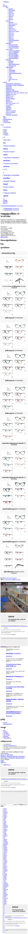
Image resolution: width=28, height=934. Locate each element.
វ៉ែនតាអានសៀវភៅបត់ (19, 758)
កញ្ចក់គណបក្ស (6, 166)
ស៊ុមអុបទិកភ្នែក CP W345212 (13, 653)
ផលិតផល (5, 6)
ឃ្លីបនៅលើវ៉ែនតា (6, 178)
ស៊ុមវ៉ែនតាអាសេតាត (10, 89)
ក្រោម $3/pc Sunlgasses (11, 110)
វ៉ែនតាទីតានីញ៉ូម (11, 758)
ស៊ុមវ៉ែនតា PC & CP (10, 95)
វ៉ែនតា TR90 (11, 13)
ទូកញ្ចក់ (10, 68)
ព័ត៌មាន (4, 117)
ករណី (10, 74)
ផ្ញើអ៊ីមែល (2, 760)
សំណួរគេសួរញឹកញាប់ (7, 119)
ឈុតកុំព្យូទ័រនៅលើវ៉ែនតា (14, 56)
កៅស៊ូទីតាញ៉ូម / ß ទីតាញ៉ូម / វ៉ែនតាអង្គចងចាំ (15, 85)
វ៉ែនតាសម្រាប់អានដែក (13, 44)
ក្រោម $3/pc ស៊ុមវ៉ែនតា (10, 112)
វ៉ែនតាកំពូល (11, 9)
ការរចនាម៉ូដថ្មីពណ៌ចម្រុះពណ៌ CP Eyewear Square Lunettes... (14, 712)
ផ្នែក (9, 80)
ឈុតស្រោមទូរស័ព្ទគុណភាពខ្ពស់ (15, 73)
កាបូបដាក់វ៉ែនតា (12, 71)
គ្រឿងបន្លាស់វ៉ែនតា (9, 67)
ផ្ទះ (3, 4)
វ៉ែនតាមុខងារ (8, 59)
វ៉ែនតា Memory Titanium (14, 31)
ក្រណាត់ (10, 77)
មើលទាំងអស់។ (4, 646)
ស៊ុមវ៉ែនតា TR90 (9, 97)
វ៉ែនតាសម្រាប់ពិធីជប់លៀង (14, 64)
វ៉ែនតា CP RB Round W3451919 (10, 578)
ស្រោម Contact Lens (13, 79)
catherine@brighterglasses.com (10, 745)
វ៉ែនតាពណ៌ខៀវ (10, 756)
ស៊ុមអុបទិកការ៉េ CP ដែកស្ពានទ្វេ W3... (15, 676)
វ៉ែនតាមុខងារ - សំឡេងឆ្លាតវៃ (11, 115)
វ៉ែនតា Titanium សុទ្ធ (13, 23)
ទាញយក (5, 82)
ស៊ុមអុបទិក (8, 20)
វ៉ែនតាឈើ (11, 16)
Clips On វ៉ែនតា (9, 49)
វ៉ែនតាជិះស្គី (11, 62)
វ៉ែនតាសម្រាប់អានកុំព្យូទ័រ (14, 47)
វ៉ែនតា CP (11, 37)
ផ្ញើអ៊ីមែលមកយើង (4, 237)
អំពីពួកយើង (5, 120)
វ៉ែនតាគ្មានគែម (9, 86)
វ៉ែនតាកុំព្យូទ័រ (11, 38)
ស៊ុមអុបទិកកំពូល (6, 160)
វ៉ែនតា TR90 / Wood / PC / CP (12, 103)
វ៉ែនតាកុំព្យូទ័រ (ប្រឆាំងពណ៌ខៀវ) (12, 91)
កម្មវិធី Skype (3, 762)
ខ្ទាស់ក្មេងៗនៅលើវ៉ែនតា (13, 58)
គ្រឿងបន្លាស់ (8, 109)
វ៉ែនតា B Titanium (12, 29)
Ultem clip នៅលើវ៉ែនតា (14, 52)
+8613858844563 (7, 127)
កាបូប (10, 76)
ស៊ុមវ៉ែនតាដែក (9, 88)
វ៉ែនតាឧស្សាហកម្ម (12, 65)
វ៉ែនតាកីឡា (8, 106)
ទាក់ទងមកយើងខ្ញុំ (6, 122)
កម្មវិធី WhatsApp (7, 764)
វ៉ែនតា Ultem (11, 15)
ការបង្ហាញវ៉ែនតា (12, 70)
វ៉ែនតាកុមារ (11, 19)
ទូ (3, 172)
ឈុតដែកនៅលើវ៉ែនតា (13, 53)
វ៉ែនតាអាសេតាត (12, 10)
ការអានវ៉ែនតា (8, 43)
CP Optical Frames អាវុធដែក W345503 (12, 579)
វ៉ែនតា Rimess (11, 28)
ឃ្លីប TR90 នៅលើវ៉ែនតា (14, 55)
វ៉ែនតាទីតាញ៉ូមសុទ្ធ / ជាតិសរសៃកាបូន (13, 83)
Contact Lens (9, 113)
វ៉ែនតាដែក (11, 12)
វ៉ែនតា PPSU (11, 35)
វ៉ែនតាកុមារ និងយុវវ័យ (10, 98)
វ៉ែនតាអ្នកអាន (3, 756)
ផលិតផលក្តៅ (3, 755)
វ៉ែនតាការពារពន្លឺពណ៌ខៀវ (14, 40)
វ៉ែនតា (7, 7)
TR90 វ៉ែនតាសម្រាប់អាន (14, 46)
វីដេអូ (4, 116)
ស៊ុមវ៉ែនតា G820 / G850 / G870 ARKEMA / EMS (16, 92)
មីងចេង (7, 753)
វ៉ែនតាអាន (5, 190)
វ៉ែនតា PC (11, 18)
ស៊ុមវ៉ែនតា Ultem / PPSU (11, 94)
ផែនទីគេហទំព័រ (10, 755)
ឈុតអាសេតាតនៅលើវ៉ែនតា (14, 50)
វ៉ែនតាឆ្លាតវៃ (11, 61)
